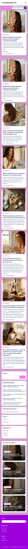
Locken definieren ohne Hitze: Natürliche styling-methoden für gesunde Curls (13, 260)
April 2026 (5, 419)
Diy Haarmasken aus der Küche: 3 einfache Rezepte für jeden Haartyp (12, 399)
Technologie (6, 303)
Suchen (5, 373)
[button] (5, 51)
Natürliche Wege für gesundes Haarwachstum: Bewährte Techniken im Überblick (12, 39)
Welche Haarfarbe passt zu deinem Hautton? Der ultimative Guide (14, 394)
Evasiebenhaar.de (9, 3)
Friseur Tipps (6, 170)
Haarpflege (6, 34)
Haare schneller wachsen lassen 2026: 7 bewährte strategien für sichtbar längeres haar (13, 132)
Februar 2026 (5, 422)
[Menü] (25, 2)
